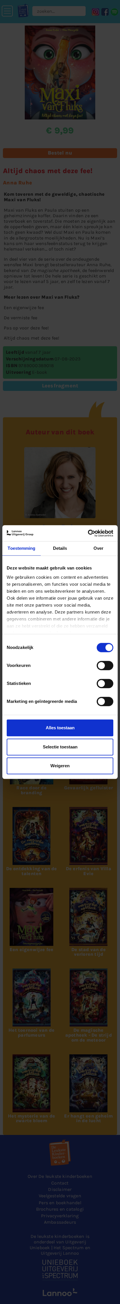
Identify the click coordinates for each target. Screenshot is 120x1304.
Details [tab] (60, 548)
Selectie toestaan (60, 746)
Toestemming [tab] (21, 548)
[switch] (105, 665)
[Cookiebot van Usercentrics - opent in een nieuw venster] (87, 533)
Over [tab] (98, 548)
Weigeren (60, 765)
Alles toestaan (60, 727)
